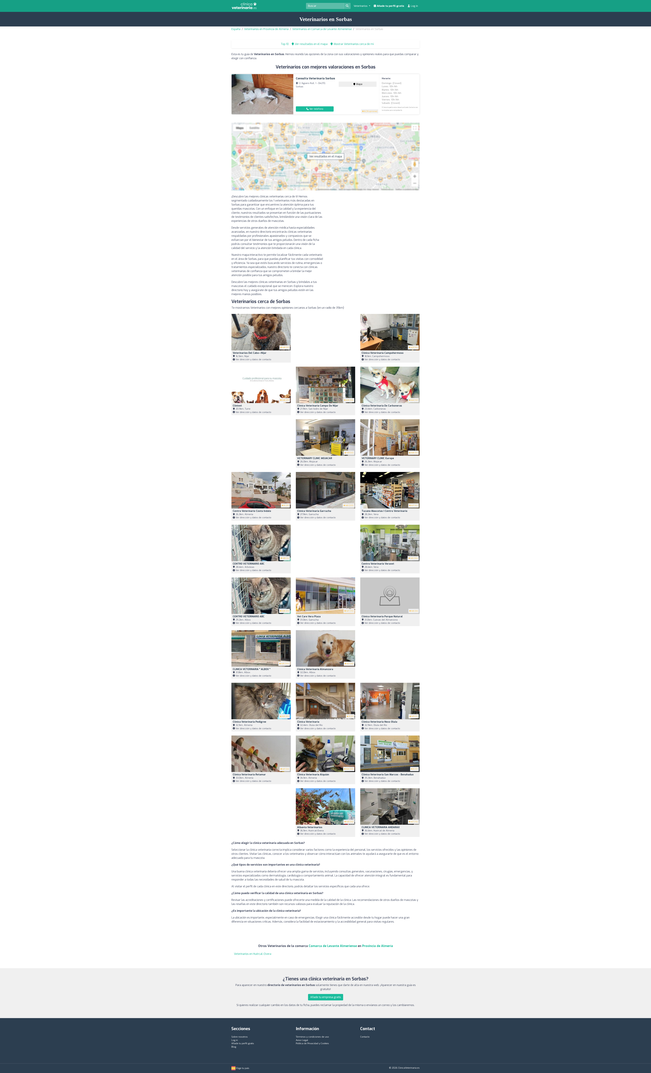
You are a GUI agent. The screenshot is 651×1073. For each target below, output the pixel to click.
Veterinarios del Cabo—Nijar (250, 353)
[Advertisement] (374, 218)
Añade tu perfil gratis (390, 6)
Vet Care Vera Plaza (309, 616)
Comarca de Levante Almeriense (333, 946)
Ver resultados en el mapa (325, 156)
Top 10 (284, 44)
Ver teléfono (316, 109)
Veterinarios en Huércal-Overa (252, 954)
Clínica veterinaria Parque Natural (382, 616)
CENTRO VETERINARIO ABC (248, 563)
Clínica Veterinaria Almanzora (315, 669)
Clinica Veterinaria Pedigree (249, 721)
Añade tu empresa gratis (325, 997)
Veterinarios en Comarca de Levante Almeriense (322, 29)
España (235, 29)
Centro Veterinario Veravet (378, 563)
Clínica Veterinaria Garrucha (314, 511)
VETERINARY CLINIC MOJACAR (314, 458)
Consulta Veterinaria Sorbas (315, 78)
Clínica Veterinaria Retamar (249, 774)
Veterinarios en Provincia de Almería (266, 29)
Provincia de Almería (377, 946)
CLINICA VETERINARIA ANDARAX (381, 827)
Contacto (365, 1036)
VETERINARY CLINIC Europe (378, 458)
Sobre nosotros (239, 1036)
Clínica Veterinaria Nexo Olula (379, 721)
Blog (233, 1046)
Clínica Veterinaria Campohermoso (382, 353)
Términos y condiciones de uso (312, 1036)
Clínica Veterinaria (308, 721)
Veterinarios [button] (361, 6)
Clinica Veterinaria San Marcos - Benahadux (388, 774)
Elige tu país (242, 1068)
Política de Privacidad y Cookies (312, 1043)
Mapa (359, 84)
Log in (414, 6)
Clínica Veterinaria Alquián (313, 774)
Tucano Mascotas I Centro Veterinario (384, 511)
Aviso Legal (302, 1040)
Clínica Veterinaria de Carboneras (382, 405)
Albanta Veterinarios (309, 827)
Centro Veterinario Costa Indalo (252, 511)
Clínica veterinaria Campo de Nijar (317, 405)
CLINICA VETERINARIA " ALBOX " (251, 669)
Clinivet (237, 405)
